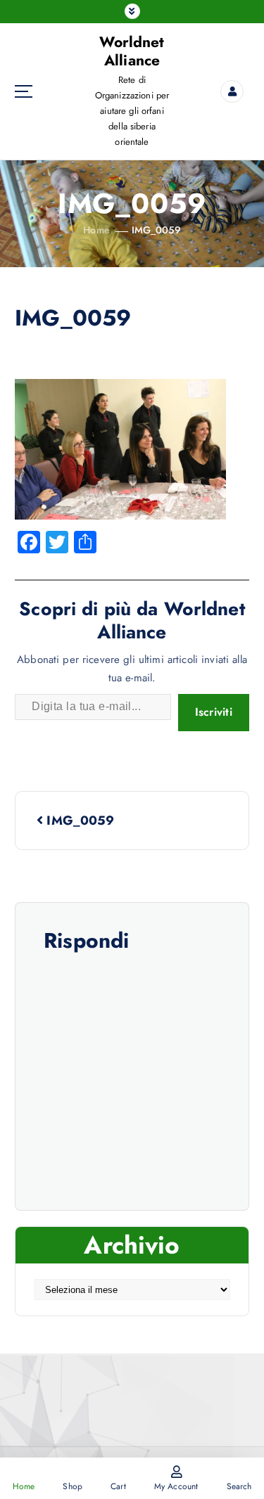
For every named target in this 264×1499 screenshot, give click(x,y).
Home (96, 230)
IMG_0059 (156, 230)
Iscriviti (213, 712)
